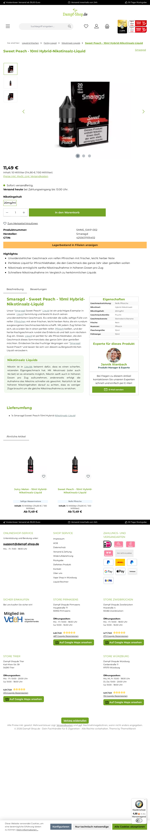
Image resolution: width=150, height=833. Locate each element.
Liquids (28, 366)
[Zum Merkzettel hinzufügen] (43, 476)
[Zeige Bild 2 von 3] (83, 155)
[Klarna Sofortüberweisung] (130, 544)
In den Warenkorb (67, 212)
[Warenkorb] (106, 26)
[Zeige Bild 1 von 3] (77, 155)
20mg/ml (10, 202)
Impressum (59, 538)
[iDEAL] (107, 544)
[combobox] (42, 26)
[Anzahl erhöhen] (23, 212)
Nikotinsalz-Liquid (65, 415)
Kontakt (57, 569)
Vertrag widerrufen (75, 720)
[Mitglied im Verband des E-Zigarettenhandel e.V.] (23, 617)
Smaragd (140, 49)
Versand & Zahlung (62, 551)
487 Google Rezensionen (65, 636)
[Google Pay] (108, 571)
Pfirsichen (20, 321)
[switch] (139, 821)
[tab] (15, 289)
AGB (55, 543)
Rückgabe (58, 560)
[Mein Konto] (96, 26)
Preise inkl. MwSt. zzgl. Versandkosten (25, 176)
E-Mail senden (116, 389)
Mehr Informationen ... (27, 829)
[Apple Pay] (120, 571)
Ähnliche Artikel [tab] (16, 436)
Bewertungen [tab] (38, 289)
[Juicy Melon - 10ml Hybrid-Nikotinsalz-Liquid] (30, 463)
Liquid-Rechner (60, 581)
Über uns (57, 573)
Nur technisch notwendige (92, 826)
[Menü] (7, 26)
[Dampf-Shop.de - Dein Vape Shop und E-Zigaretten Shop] (75, 12)
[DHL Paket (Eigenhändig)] (120, 562)
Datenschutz (59, 547)
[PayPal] (108, 562)
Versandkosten (65, 725)
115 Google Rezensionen (115, 696)
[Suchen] (69, 26)
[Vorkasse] (132, 571)
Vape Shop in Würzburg (65, 577)
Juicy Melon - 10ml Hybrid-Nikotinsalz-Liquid (30, 491)
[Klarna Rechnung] (108, 553)
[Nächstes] (143, 111)
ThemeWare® (128, 728)
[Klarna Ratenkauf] (118, 544)
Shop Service (63, 533)
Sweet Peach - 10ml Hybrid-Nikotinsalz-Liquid (114, 43)
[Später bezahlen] (132, 562)
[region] (75, 111)
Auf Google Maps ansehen (75, 642)
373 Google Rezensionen (15, 693)
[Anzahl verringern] (7, 212)
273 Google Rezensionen (115, 636)
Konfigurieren (60, 826)
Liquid (45, 310)
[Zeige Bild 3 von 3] (89, 155)
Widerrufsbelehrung (63, 556)
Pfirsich (59, 329)
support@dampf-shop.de (21, 544)
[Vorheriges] (24, 111)
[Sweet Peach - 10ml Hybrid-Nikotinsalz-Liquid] (75, 463)
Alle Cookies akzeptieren (130, 826)
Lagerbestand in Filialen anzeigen (75, 245)
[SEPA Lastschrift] (108, 580)
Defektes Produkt (62, 564)
